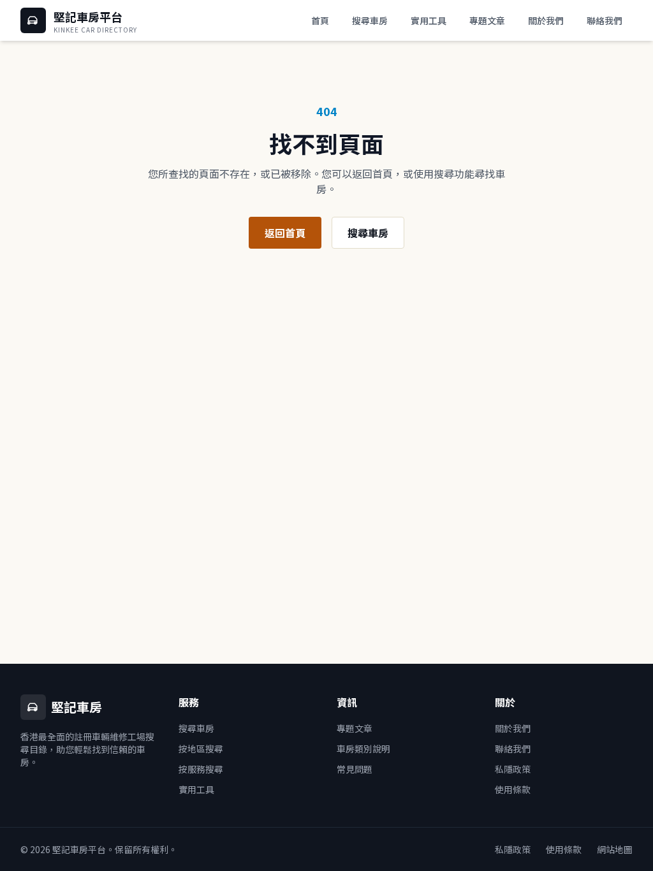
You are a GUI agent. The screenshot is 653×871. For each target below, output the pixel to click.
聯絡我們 (604, 20)
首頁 (320, 20)
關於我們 (546, 20)
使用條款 (513, 789)
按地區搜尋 (201, 748)
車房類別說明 (363, 748)
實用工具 (428, 20)
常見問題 (354, 769)
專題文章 (487, 20)
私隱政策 (513, 769)
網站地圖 (615, 849)
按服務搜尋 (201, 769)
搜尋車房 (370, 20)
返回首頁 (285, 232)
